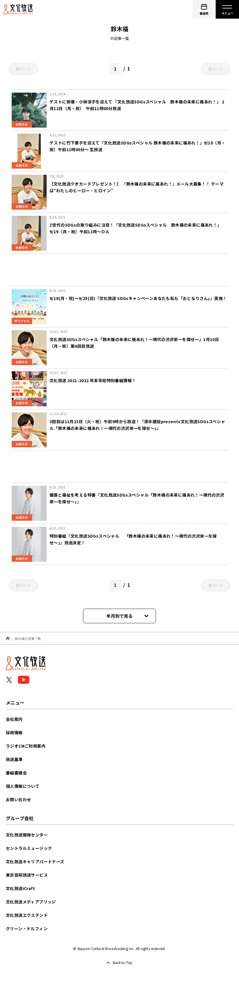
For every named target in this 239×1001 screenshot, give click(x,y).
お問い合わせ (18, 799)
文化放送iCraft (20, 888)
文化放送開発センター (27, 835)
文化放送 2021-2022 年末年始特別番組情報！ (93, 380)
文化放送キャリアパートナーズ (35, 861)
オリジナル (21, 321)
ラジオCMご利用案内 (25, 746)
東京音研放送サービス (27, 875)
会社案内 (14, 719)
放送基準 (14, 759)
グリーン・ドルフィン (27, 928)
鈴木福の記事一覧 (28, 638)
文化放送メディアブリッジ (31, 902)
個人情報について (22, 786)
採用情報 (14, 732)
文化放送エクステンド (27, 915)
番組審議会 (16, 773)
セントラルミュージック (29, 848)
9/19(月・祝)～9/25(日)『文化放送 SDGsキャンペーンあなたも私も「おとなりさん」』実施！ (138, 298)
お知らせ (22, 124)
